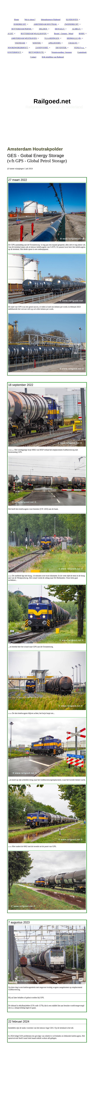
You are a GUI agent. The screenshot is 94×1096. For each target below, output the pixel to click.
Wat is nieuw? (29, 19)
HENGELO (59, 29)
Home (16, 19)
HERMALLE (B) (74, 38)
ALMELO (76, 29)
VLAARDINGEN (51, 38)
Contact (33, 57)
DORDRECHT (20, 24)
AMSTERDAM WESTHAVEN (24, 38)
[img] (47, 91)
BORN (81, 34)
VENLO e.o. (79, 48)
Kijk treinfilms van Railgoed (53, 57)
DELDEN (43, 29)
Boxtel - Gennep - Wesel (63, 34)
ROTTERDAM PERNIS (21, 29)
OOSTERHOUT (14, 52)
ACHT (10, 34)
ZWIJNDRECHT (71, 24)
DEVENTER (61, 48)
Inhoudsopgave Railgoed (50, 19)
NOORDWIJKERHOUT (18, 48)
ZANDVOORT (41, 48)
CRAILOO (72, 43)
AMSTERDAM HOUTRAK (45, 24)
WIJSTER (37, 43)
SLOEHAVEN (72, 19)
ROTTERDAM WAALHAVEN (33, 34)
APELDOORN (54, 43)
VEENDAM (20, 43)
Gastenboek (82, 52)
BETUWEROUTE (36, 52)
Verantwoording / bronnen (61, 52)
